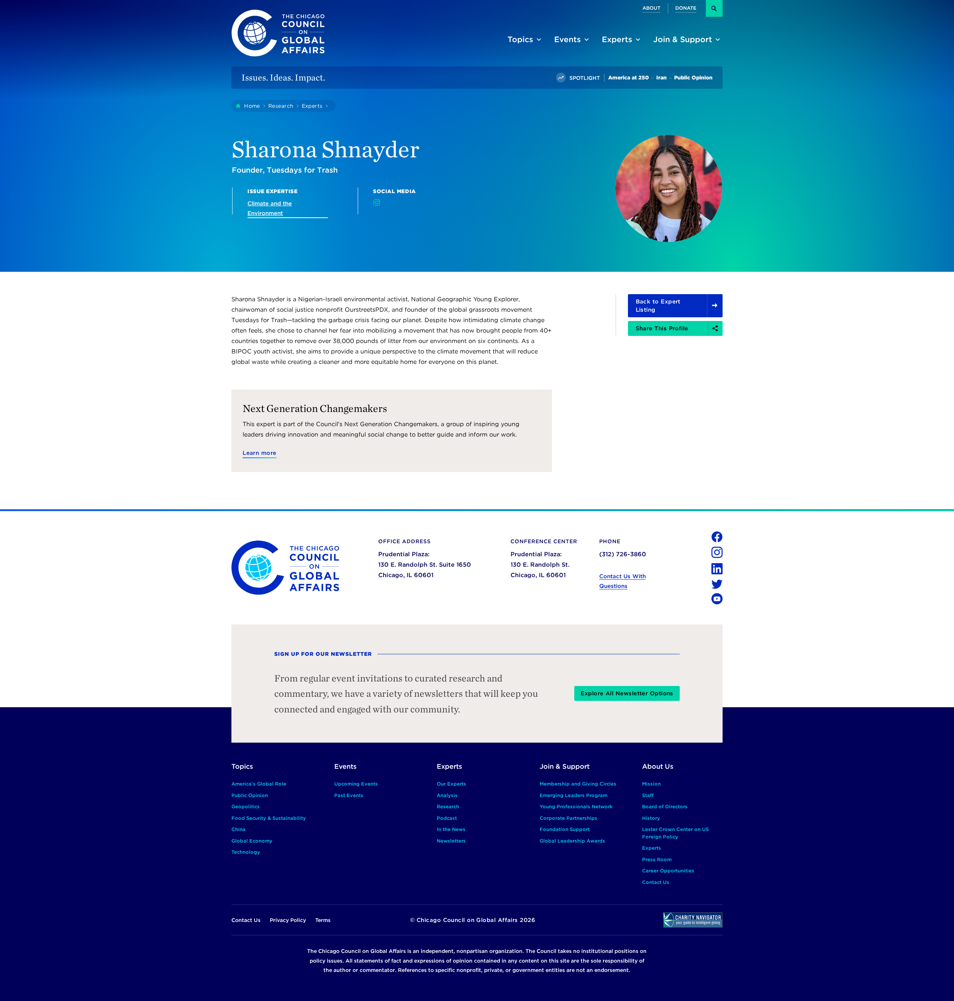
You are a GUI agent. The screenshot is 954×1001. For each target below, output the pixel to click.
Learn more (260, 453)
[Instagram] (376, 202)
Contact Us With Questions (622, 581)
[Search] (714, 8)
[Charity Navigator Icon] (693, 920)
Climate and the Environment (269, 208)
